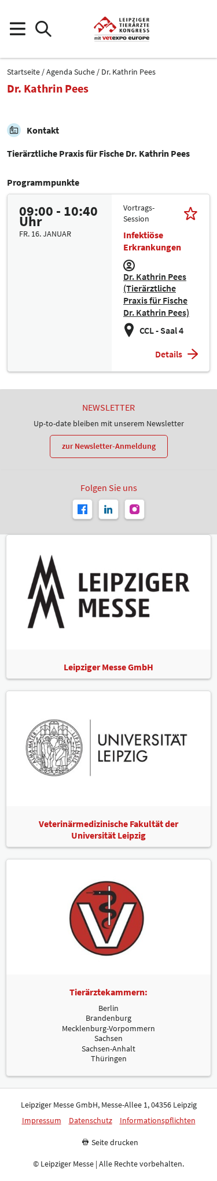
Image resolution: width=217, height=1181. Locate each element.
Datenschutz (90, 1120)
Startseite (23, 72)
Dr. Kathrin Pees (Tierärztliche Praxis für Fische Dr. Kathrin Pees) (156, 294)
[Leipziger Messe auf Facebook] (82, 509)
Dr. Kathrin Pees (128, 72)
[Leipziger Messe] (200, 29)
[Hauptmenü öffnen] (17, 29)
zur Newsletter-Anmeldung (109, 446)
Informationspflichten (158, 1120)
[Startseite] (121, 29)
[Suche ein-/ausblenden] (43, 29)
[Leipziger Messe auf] (108, 509)
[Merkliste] (190, 213)
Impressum (41, 1120)
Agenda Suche (70, 72)
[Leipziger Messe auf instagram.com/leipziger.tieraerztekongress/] (134, 509)
